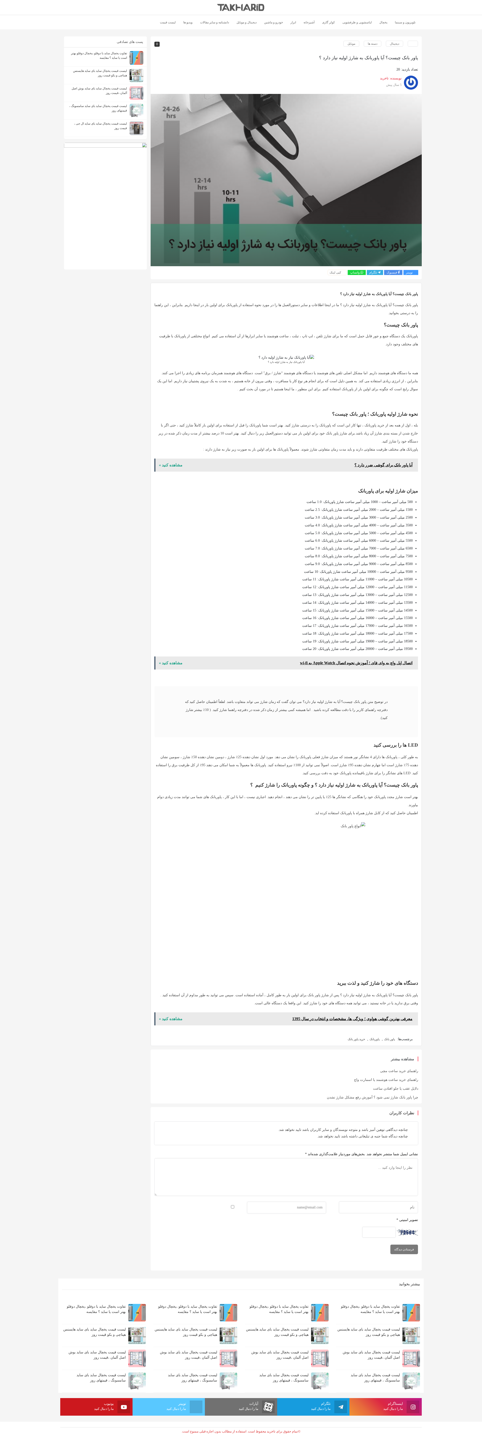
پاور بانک (389, 1039)
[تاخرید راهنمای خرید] (241, 7)
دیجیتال (394, 43)
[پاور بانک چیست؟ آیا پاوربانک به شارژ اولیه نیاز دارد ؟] (286, 180)
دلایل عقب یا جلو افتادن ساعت (395, 1088)
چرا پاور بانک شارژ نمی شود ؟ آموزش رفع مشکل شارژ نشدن (372, 1097)
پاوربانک (375, 1039)
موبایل (351, 43)
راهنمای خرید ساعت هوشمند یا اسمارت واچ (386, 1080)
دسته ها (372, 43)
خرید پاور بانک (356, 1039)
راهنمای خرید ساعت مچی (399, 1071)
